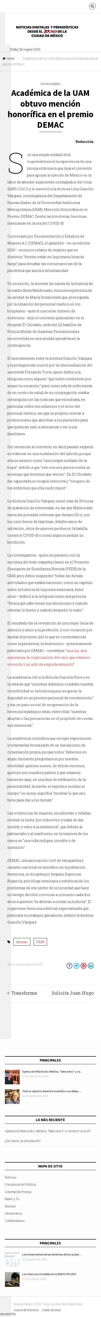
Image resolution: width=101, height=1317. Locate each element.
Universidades (50, 83)
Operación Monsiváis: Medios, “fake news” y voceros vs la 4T (47, 1131)
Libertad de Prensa (18, 1192)
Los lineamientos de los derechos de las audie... (51, 1254)
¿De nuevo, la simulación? (23, 1141)
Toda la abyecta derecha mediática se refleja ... (51, 1091)
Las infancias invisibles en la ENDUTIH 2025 (49, 1274)
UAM (40, 941)
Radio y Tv (12, 1199)
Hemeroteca (13, 1213)
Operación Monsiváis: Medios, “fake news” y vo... (52, 1071)
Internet (10, 1206)
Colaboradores (15, 1220)
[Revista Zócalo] (50, 32)
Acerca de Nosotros (26, 1310)
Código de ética (51, 1310)
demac (22, 941)
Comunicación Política (20, 1184)
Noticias (10, 1177)
